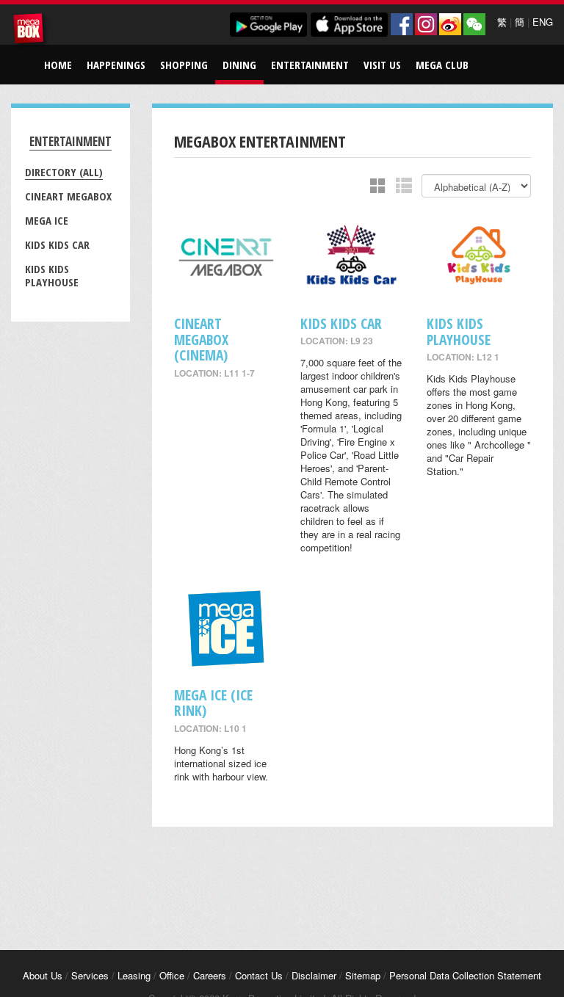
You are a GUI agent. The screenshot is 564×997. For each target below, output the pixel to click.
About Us (42, 975)
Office (171, 975)
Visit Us (382, 64)
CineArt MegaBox (68, 196)
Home (58, 64)
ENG (542, 22)
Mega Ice (46, 220)
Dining (239, 64)
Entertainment (310, 64)
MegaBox (30, 30)
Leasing (134, 975)
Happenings (116, 64)
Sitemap (362, 975)
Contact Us (259, 975)
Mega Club (442, 64)
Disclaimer (314, 975)
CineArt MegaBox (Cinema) (201, 339)
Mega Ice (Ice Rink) (213, 702)
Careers (209, 975)
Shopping (184, 64)
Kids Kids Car (57, 244)
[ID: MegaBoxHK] (474, 24)
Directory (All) (64, 171)
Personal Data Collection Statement (465, 975)
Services (90, 975)
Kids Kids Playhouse (52, 275)
